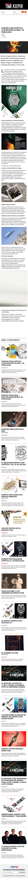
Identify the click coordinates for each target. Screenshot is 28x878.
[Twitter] (11, 866)
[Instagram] (15, 866)
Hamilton (3, 266)
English (3, 34)
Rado (11, 160)
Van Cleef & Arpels (8, 268)
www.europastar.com (6, 319)
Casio (14, 210)
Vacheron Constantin (6, 265)
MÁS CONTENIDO (10, 340)
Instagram (21, 321)
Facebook (15, 321)
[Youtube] (17, 866)
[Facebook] (13, 866)
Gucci (14, 73)
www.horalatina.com (6, 321)
